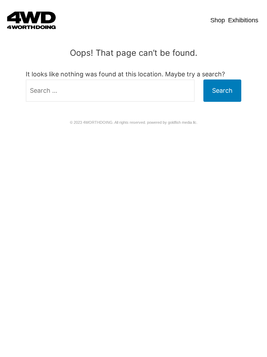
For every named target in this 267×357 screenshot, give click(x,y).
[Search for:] (110, 90)
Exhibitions (243, 20)
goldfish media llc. (182, 122)
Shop (217, 20)
